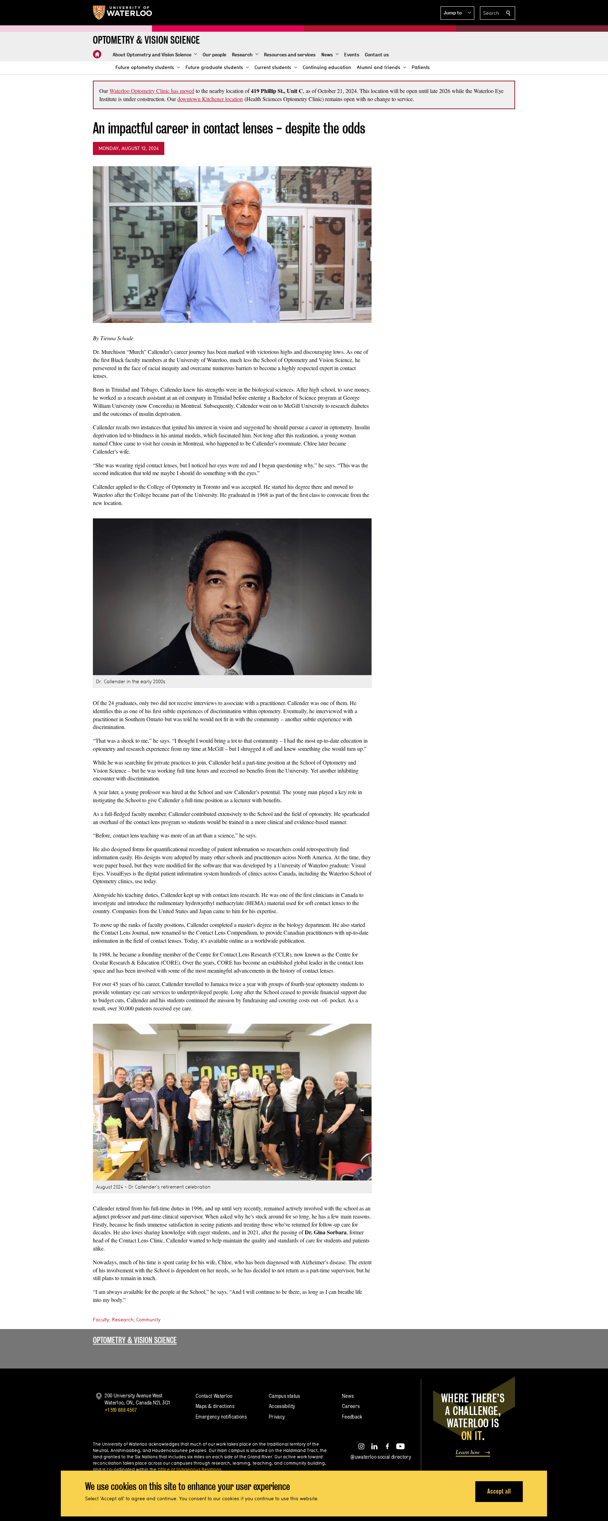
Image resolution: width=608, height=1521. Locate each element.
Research (122, 1319)
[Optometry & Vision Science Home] (97, 54)
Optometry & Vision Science (135, 1340)
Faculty (101, 1319)
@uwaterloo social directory (380, 1457)
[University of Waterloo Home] (123, 13)
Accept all (499, 1491)
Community (148, 1319)
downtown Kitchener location (210, 98)
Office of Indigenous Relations (189, 1469)
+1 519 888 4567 (120, 1410)
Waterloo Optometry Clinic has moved (151, 90)
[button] (457, 13)
